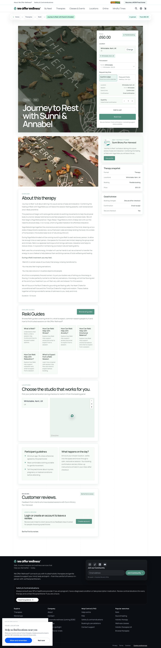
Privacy (115, 645)
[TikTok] (95, 564)
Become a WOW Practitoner (135, 2)
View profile (109, 158)
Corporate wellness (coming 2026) (61, 619)
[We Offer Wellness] (27, 8)
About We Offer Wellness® (23, 2)
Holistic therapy (121, 619)
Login (88, 515)
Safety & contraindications (92, 619)
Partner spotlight (54, 627)
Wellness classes (122, 623)
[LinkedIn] (100, 564)
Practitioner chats (55, 631)
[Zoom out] (91, 403)
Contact (51, 616)
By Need (48, 8)
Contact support (88, 627)
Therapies (60, 8)
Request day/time (105, 72)
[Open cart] (145, 8)
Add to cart (117, 110)
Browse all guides (85, 312)
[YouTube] (105, 564)
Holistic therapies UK (123, 627)
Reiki (117, 612)
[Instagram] (90, 564)
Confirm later (108, 78)
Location (102, 44)
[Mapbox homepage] (55, 436)
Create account (84, 521)
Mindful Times (119, 8)
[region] (72, 417)
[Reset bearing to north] (91, 407)
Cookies (128, 645)
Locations (93, 8)
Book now (117, 117)
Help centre (86, 612)
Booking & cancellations (91, 623)
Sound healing (121, 616)
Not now (41, 640)
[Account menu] (141, 8)
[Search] (136, 8)
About (50, 612)
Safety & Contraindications (43, 2)
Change (130, 49)
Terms (121, 645)
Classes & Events (77, 8)
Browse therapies (122, 631)
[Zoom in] (91, 400)
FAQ (83, 616)
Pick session (103, 61)
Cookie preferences (140, 645)
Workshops (18, 616)
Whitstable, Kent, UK (108, 56)
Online (105, 8)
